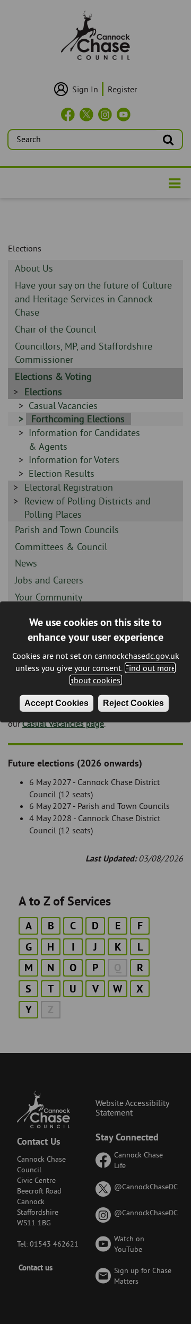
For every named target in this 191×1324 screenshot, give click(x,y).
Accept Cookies (56, 702)
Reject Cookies (133, 702)
